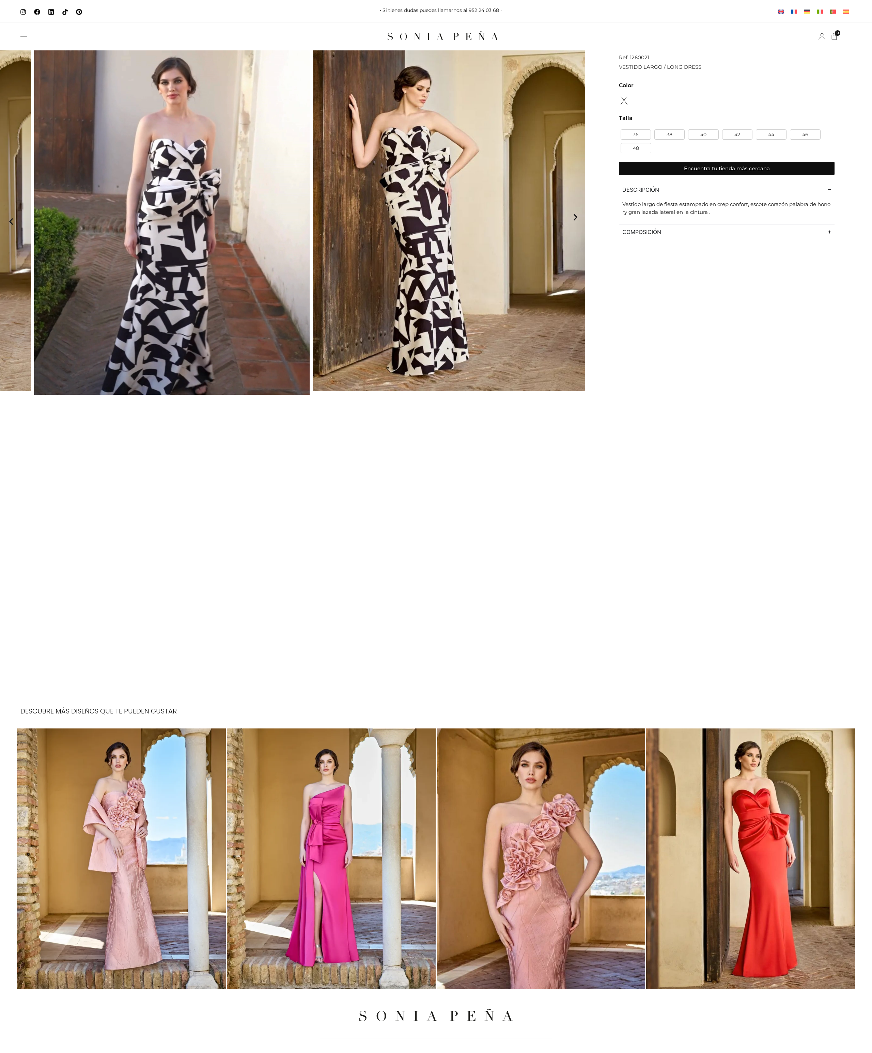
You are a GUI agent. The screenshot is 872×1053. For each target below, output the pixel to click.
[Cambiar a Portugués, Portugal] (832, 11)
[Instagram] (23, 12)
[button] (24, 36)
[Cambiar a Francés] (794, 11)
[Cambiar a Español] (845, 11)
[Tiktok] (65, 12)
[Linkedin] (51, 12)
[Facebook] (37, 12)
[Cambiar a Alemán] (806, 11)
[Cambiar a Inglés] (781, 11)
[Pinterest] (79, 12)
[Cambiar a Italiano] (819, 11)
